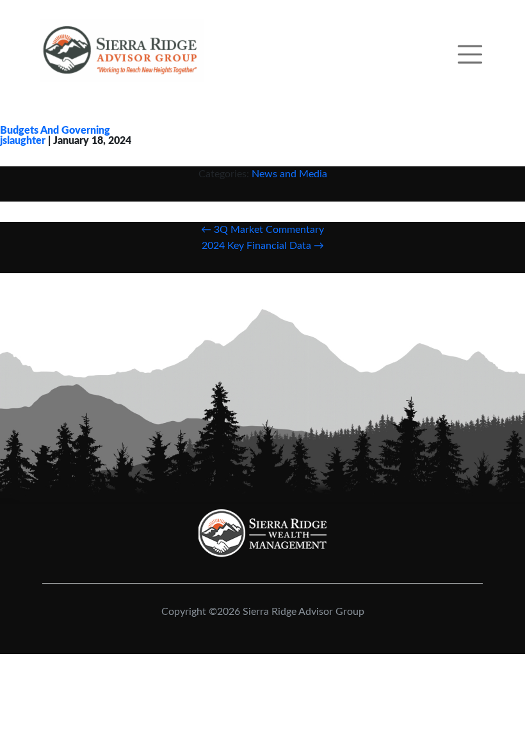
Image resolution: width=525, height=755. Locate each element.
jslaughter (22, 141)
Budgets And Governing (55, 130)
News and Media (289, 174)
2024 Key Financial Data (263, 246)
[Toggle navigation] (470, 51)
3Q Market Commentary (262, 230)
